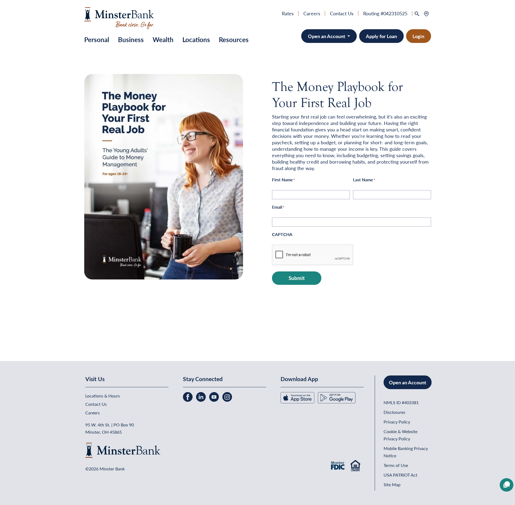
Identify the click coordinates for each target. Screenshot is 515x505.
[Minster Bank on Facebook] (188, 396)
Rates (288, 13)
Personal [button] (96, 39)
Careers (311, 13)
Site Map (392, 484)
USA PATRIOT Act (400, 475)
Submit (297, 278)
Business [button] (131, 39)
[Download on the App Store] (298, 397)
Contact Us (342, 13)
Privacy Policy (397, 422)
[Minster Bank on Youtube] (214, 396)
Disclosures (394, 412)
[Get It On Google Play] (336, 397)
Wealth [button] (163, 39)
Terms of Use (396, 465)
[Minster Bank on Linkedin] (201, 396)
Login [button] (418, 36)
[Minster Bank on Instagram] (227, 396)
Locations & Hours (102, 396)
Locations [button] (196, 39)
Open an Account (327, 36)
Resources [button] (234, 39)
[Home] (119, 17)
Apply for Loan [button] (381, 36)
